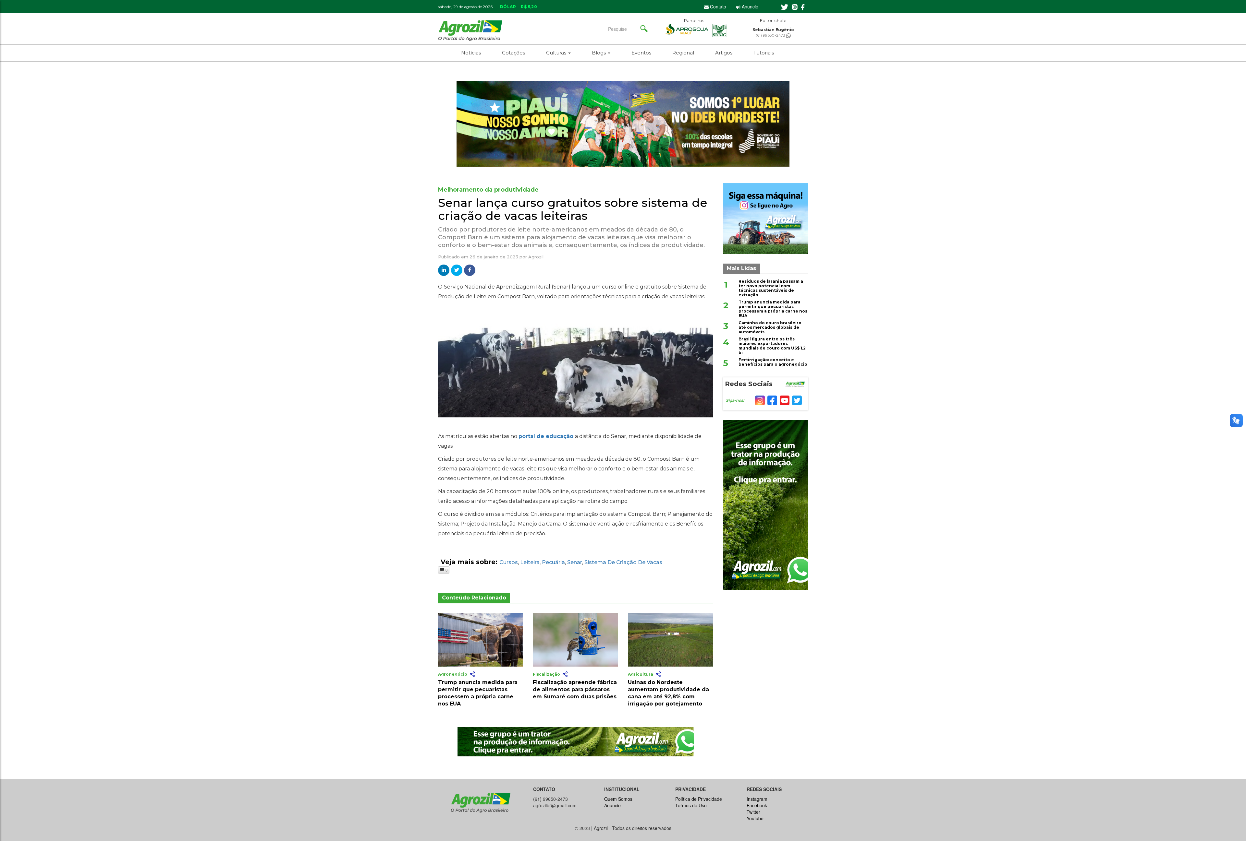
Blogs (599, 53)
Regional (683, 53)
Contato (717, 6)
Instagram (757, 799)
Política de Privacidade (698, 799)
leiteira (530, 562)
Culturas (557, 53)
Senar (574, 562)
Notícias (471, 53)
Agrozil (536, 256)
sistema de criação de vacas (623, 562)
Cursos (508, 562)
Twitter (753, 812)
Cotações (513, 53)
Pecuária (553, 562)
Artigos (723, 53)
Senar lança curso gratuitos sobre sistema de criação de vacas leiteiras (572, 209)
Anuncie (749, 6)
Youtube (755, 818)
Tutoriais (763, 53)
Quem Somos (618, 799)
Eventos (641, 53)
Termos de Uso (691, 805)
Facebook (757, 805)
